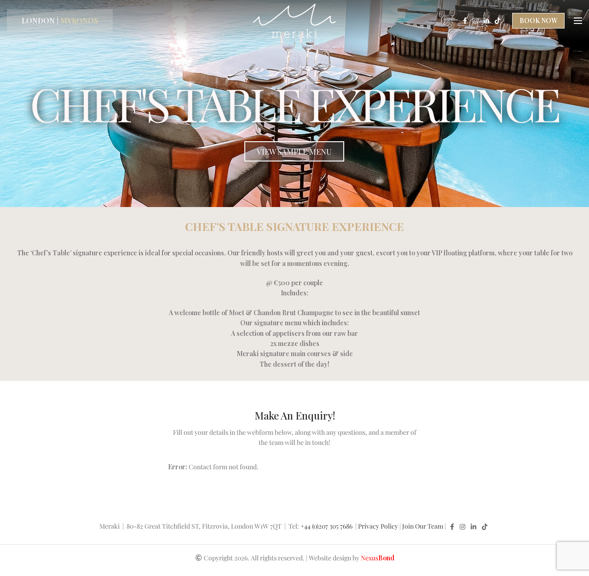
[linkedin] (486, 21)
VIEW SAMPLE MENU (294, 151)
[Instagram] (475, 21)
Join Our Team (422, 526)
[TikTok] (497, 21)
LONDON (38, 20)
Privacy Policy (378, 526)
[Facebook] (465, 21)
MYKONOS (79, 20)
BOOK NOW (538, 20)
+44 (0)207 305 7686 (327, 526)
